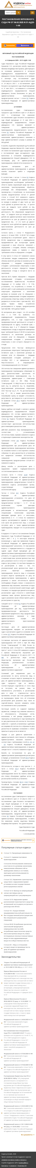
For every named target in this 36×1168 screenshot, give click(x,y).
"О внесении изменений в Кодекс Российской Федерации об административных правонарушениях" (18, 1023)
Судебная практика (12, 32)
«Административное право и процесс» (13, 1160)
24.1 (18, 441)
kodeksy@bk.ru (23, 1163)
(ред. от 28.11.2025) (18, 965)
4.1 (34, 742)
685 (2, 657)
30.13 (21, 782)
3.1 (28, 742)
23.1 (17, 493)
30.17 (17, 769)
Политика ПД (22, 1166)
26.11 (18, 401)
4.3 (5, 744)
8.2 (27, 98)
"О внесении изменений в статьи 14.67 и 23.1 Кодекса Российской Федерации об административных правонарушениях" (18, 1068)
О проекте (12, 1166)
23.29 (25, 475)
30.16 (27, 758)
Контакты (4, 1166)
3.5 (31, 742)
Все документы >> (28, 1135)
